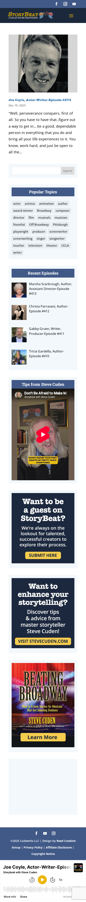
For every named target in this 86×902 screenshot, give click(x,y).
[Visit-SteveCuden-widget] (43, 646)
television (35, 245)
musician (61, 217)
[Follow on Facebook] (56, 4)
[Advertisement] (43, 787)
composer (63, 210)
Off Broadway (39, 224)
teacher (18, 245)
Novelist (19, 224)
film (31, 217)
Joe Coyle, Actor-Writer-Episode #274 (40, 100)
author (63, 203)
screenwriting (22, 238)
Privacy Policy (33, 847)
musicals (44, 217)
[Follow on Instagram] (65, 4)
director (18, 217)
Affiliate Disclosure (59, 847)
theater (51, 245)
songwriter (57, 238)
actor (17, 203)
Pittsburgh (60, 224)
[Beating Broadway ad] (43, 745)
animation (46, 203)
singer (41, 238)
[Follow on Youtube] (74, 4)
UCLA (65, 245)
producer (38, 231)
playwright (20, 231)
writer (17, 252)
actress (30, 203)
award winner (23, 210)
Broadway (44, 210)
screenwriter (58, 231)
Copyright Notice (43, 854)
